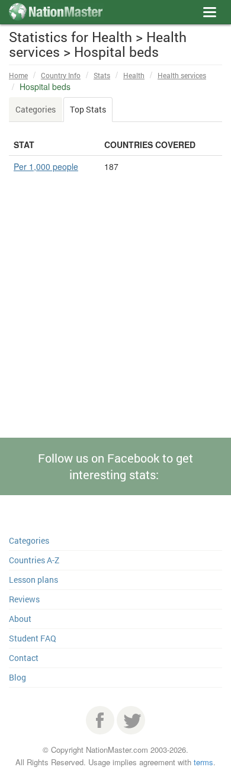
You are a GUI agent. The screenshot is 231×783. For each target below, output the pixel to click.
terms (203, 762)
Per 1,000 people (46, 166)
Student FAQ (32, 638)
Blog (17, 677)
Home (18, 75)
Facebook (100, 720)
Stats (102, 75)
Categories (35, 109)
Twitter (131, 720)
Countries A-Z (34, 560)
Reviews (24, 599)
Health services (182, 75)
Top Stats (88, 109)
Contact (23, 657)
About (20, 618)
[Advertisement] (115, 335)
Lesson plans (33, 579)
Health (134, 75)
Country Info (61, 75)
